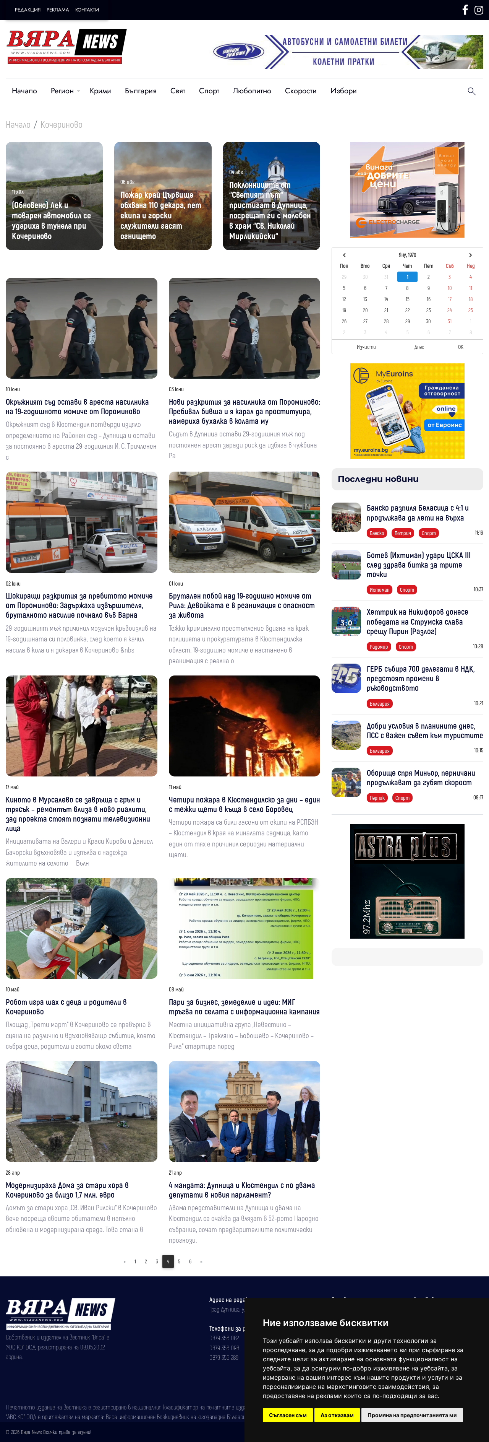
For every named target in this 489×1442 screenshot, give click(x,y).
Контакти (87, 9)
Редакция (27, 9)
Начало (24, 90)
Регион (62, 90)
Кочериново (61, 124)
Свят (177, 90)
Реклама (58, 9)
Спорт (209, 90)
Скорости (301, 90)
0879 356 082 (224, 1337)
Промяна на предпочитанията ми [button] (412, 1415)
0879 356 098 (224, 1347)
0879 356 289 (223, 1357)
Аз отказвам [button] (337, 1415)
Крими (100, 90)
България (141, 90)
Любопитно (252, 90)
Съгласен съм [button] (288, 1415)
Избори (343, 90)
